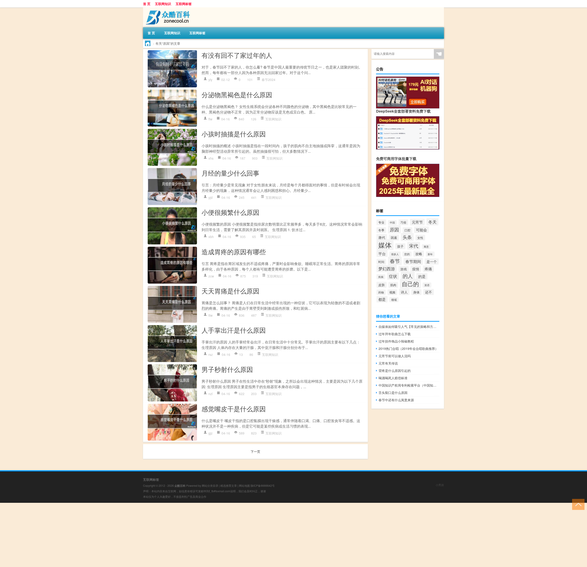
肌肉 (393, 285)
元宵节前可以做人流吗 (395, 356)
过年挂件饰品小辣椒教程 (396, 341)
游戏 (403, 269)
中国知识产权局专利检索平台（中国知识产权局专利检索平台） (409, 385)
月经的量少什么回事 (230, 172)
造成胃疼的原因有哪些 (234, 251)
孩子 (400, 246)
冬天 (432, 222)
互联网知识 (163, 3)
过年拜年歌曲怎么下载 (395, 334)
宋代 (413, 246)
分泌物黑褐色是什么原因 (237, 94)
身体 (416, 292)
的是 (422, 276)
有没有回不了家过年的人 (237, 55)
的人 (408, 275)
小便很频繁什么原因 (230, 212)
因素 (394, 237)
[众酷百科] (167, 9)
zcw (211, 276)
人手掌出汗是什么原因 (234, 330)
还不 (428, 292)
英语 (426, 285)
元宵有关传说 (388, 363)
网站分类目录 (210, 485)
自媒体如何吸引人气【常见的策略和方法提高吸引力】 (409, 326)
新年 (430, 254)
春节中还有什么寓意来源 (396, 400)
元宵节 (417, 222)
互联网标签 (184, 3)
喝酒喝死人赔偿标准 (393, 378)
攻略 (418, 253)
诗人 (404, 291)
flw (210, 119)
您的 (407, 254)
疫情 (415, 268)
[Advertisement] (137, 535)
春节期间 (413, 261)
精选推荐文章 (228, 485)
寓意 (426, 246)
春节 (395, 260)
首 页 (146, 3)
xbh (211, 236)
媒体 (385, 244)
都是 (382, 299)
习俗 (403, 222)
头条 (407, 237)
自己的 (410, 283)
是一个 (431, 261)
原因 (394, 229)
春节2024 (268, 79)
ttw (210, 315)
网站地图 (244, 485)
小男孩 (440, 485)
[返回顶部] (577, 504)
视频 (392, 292)
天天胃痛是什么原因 (230, 290)
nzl (210, 393)
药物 (381, 292)
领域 (394, 299)
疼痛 (428, 268)
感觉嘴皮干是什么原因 (234, 408)
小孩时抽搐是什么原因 (234, 133)
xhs (210, 158)
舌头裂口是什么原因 (393, 392)
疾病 (380, 277)
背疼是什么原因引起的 (395, 370)
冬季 (381, 230)
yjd (210, 197)
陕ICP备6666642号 (263, 485)
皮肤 (381, 284)
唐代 (381, 237)
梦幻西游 (386, 268)
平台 (382, 253)
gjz (210, 433)
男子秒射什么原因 (227, 369)
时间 (381, 262)
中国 (392, 222)
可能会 (421, 229)
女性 (420, 237)
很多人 (395, 254)
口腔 (407, 230)
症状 (393, 276)
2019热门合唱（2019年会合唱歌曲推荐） (408, 348)
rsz (210, 354)
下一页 (255, 451)
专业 (381, 222)
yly (210, 79)
